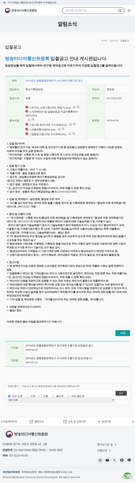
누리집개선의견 (9, 421)
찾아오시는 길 (105, 444)
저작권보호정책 (28, 472)
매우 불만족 (77, 396)
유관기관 (106, 421)
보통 (45, 396)
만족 (32, 396)
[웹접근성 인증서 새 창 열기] (127, 474)
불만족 (60, 396)
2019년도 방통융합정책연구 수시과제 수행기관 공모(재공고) (59, 358)
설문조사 (39, 421)
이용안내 (102, 450)
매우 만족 (17, 396)
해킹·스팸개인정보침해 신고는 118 (55, 472)
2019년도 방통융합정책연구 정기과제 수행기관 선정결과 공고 (59, 345)
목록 (122, 333)
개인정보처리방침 (11, 472)
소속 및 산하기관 (77, 421)
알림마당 (114, 41)
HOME (104, 41)
